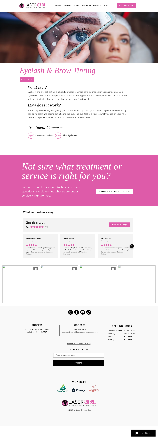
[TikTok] (88, 312)
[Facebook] (76, 312)
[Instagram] (70, 312)
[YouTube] (82, 312)
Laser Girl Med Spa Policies (78, 344)
